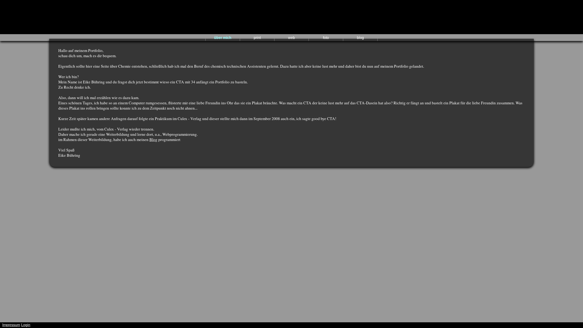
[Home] (291, 17)
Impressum (11, 325)
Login (25, 325)
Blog (153, 139)
